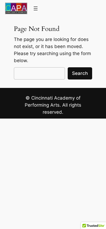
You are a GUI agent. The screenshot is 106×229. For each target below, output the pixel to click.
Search (80, 73)
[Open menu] (35, 8)
